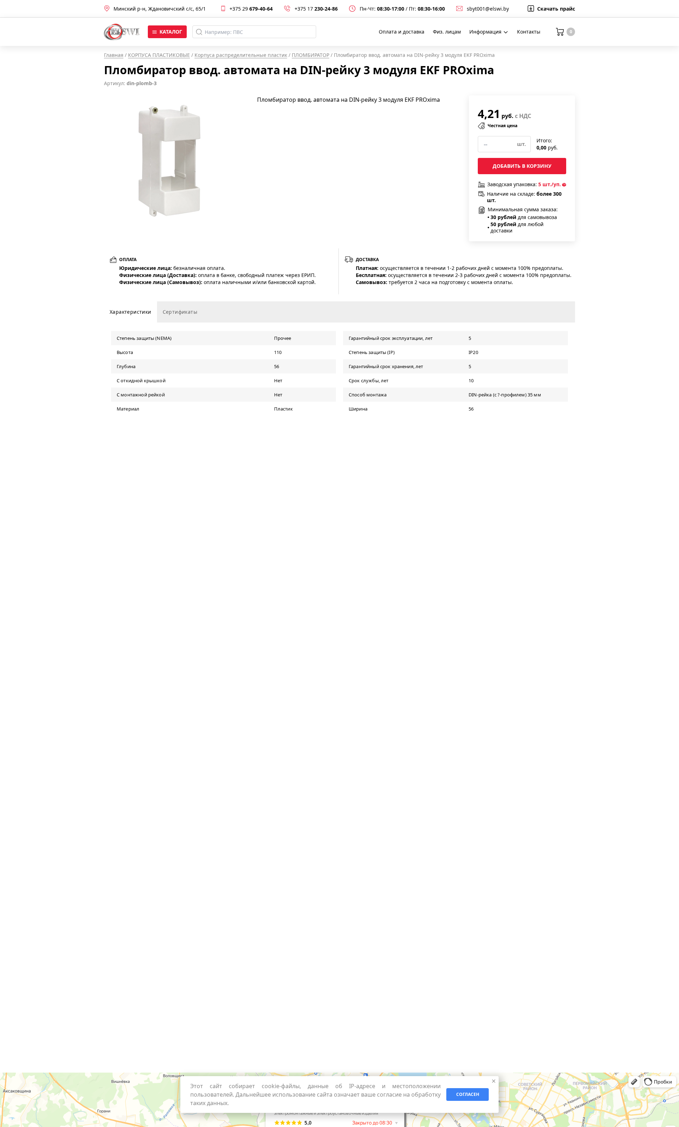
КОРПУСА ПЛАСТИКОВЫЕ (159, 55)
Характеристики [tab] (130, 311)
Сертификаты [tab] (180, 311)
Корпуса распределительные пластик (241, 55)
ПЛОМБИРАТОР (310, 55)
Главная (113, 55)
